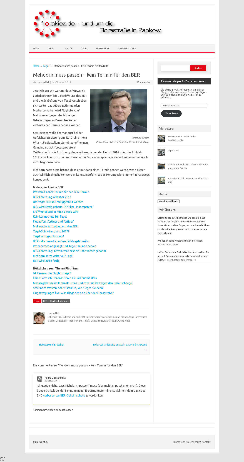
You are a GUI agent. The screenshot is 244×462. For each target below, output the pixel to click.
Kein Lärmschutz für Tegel (50, 216)
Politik (69, 48)
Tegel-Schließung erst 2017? (51, 231)
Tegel (84, 48)
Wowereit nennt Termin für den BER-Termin (61, 192)
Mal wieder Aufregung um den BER (55, 226)
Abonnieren (171, 113)
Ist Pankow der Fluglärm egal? (52, 273)
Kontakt (206, 442)
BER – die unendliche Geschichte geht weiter (61, 241)
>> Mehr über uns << (168, 244)
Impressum (179, 442)
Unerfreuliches (127, 48)
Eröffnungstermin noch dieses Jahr (55, 211)
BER (45, 301)
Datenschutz (193, 442)
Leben (51, 48)
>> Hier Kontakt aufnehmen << (180, 260)
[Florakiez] (98, 38)
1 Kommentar (142, 82)
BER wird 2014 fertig (46, 260)
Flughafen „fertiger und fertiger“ (53, 221)
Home (36, 48)
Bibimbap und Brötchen (50, 344)
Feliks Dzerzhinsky (55, 377)
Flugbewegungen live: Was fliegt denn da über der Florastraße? (73, 293)
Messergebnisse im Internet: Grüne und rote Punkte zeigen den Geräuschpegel (83, 283)
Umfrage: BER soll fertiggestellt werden (58, 201)
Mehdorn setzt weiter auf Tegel (53, 255)
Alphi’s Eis (173, 150)
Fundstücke (102, 48)
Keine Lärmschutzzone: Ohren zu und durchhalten (65, 278)
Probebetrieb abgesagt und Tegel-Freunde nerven (64, 246)
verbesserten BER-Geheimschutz (64, 395)
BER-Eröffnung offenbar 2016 (52, 197)
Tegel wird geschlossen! (48, 236)
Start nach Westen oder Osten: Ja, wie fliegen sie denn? (68, 288)
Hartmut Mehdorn (59, 301)
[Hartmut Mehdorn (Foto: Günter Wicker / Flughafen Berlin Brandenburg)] (118, 133)
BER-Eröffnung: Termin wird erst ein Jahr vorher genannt (69, 250)
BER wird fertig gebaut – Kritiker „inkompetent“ (63, 206)
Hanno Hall (44, 82)
